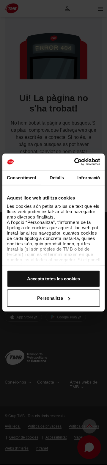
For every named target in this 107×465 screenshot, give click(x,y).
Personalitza (50, 298)
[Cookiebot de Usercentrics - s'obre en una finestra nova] (75, 162)
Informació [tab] (88, 177)
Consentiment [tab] (21, 177)
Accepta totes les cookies (53, 278)
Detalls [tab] (57, 177)
